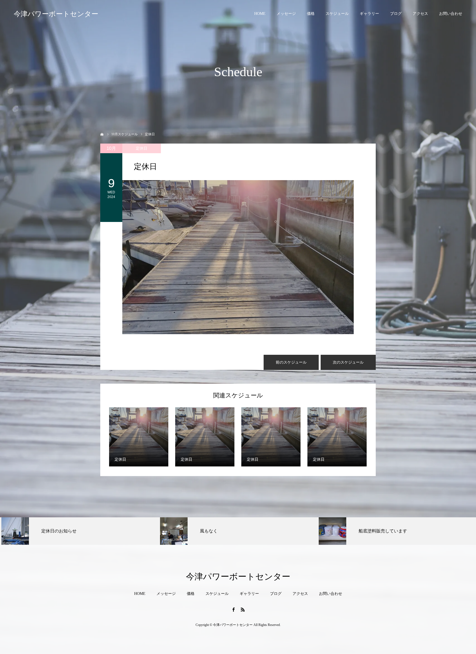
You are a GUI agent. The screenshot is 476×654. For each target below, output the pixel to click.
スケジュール (337, 14)
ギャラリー (369, 14)
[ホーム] (102, 134)
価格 (311, 14)
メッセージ (286, 14)
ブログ (396, 14)
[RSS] (242, 609)
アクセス (420, 14)
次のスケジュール (348, 362)
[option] (79, 531)
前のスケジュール (291, 362)
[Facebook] (233, 609)
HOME (260, 14)
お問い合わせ (450, 14)
